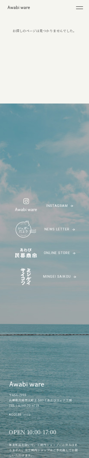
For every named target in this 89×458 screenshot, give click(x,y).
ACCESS (15, 415)
